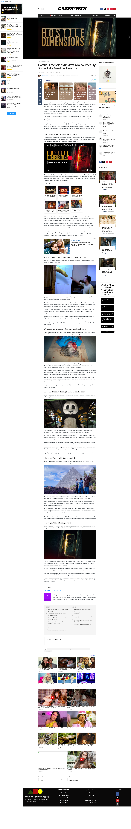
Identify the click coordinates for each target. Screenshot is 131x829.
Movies (48, 61)
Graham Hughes (69, 649)
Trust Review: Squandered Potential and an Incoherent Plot (109, 116)
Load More (11, 113)
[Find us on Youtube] (114, 9)
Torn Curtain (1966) (108, 320)
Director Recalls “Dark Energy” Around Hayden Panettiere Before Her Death (108, 124)
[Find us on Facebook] (101, 9)
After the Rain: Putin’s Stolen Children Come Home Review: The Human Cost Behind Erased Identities (14, 50)
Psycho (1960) (106, 300)
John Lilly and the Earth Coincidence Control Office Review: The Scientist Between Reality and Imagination (14, 26)
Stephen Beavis (48, 651)
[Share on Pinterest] (40, 87)
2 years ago (53, 75)
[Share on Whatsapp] (40, 90)
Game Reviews (94, 15)
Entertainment (43, 61)
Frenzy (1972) (108, 326)
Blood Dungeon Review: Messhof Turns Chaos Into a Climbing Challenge (13, 59)
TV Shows (103, 181)
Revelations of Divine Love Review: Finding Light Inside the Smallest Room (14, 34)
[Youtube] (117, 800)
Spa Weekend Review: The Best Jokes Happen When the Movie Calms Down (107, 229)
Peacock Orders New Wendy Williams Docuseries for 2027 (14, 97)
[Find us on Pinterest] (111, 9)
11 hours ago (105, 190)
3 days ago (111, 211)
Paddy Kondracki (86, 649)
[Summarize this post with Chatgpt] (40, 97)
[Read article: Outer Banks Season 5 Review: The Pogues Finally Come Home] (107, 201)
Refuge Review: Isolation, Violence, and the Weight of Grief (13, 42)
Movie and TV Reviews (76, 15)
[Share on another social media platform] (40, 103)
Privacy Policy (43, 1)
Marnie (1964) (108, 314)
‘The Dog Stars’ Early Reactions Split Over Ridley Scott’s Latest (109, 139)
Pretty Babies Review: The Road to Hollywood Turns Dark (109, 154)
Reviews (67, 75)
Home (39, 1)
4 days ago (111, 233)
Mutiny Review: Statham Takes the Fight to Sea (107, 250)
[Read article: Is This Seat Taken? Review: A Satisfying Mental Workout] (107, 97)
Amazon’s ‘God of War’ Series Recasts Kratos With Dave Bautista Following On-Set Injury (14, 105)
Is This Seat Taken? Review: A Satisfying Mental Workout (104, 107)
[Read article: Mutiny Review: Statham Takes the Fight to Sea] (107, 243)
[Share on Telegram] (40, 93)
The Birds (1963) (107, 308)
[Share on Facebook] (40, 80)
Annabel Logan (50, 649)
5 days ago (111, 254)
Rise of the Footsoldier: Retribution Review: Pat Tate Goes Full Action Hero (13, 74)
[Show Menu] (38, 8)
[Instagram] (117, 804)
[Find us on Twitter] (105, 9)
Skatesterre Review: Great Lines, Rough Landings (13, 17)
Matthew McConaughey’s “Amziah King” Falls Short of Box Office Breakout (109, 147)
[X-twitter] (117, 797)
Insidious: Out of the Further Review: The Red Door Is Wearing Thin (107, 272)
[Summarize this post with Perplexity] (40, 100)
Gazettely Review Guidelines (59, 1)
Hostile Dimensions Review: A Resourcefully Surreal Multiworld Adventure (11, 9)
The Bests (107, 15)
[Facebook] (117, 794)
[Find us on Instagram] (108, 9)
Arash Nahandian (45, 75)
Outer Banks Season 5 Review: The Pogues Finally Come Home (107, 208)
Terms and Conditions (50, 1)
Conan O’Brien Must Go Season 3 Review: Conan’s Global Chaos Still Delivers (14, 66)
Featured (62, 649)
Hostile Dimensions (77, 649)
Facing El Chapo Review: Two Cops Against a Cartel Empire (109, 132)
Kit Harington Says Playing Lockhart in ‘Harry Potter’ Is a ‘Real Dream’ (14, 90)
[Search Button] (114, 16)
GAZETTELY (72, 9)
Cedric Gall (57, 649)
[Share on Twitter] (40, 84)
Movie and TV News (56, 15)
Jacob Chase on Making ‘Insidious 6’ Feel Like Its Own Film (13, 82)
